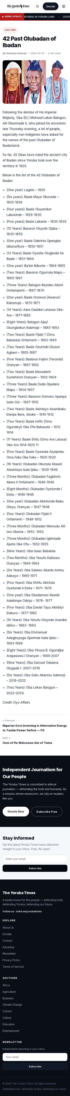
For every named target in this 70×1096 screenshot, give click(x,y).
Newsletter (9, 953)
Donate (50, 6)
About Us (8, 927)
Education (9, 1024)
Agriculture (9, 991)
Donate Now (16, 811)
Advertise (8, 947)
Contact (7, 940)
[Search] (37, 6)
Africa (6, 985)
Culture (10, 30)
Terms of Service (13, 966)
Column (7, 1011)
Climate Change (12, 1004)
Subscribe (35, 868)
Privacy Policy (11, 960)
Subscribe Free (46, 811)
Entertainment (11, 1030)
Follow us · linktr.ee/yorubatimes (22, 911)
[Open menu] (63, 6)
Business (8, 998)
